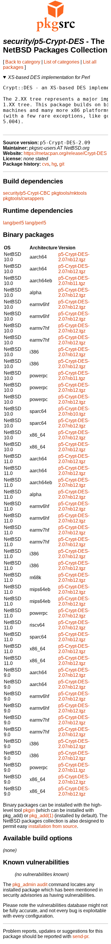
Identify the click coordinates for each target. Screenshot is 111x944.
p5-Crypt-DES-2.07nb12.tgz (73, 257)
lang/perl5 (13, 222)
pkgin (29, 810)
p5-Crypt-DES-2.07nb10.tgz (73, 411)
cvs (45, 164)
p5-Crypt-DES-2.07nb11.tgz (73, 280)
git (61, 164)
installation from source (52, 826)
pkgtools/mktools (69, 193)
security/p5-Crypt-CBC (26, 193)
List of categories (61, 61)
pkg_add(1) (41, 815)
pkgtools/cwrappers (23, 198)
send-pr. (81, 936)
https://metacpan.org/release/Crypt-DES (65, 153)
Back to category (22, 61)
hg (54, 164)
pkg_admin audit (29, 884)
